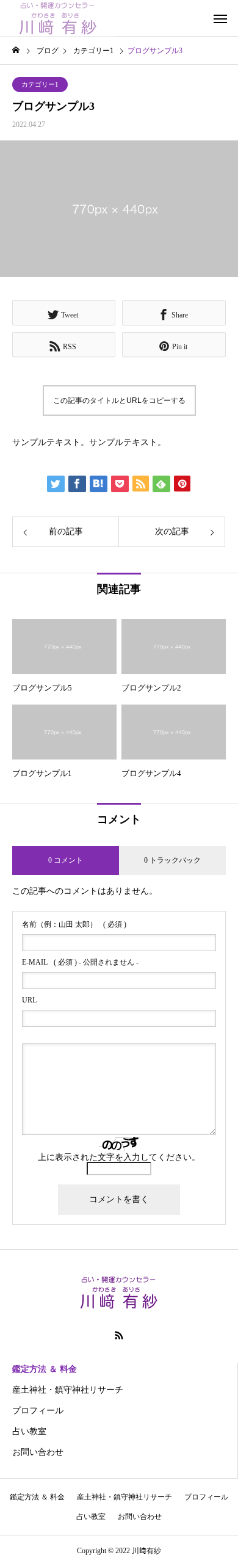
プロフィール (37, 1410)
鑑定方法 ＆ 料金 (44, 1369)
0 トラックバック (172, 860)
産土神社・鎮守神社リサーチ (67, 1389)
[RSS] (119, 1335)
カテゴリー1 (40, 84)
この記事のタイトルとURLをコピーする (119, 400)
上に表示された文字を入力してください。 (119, 1157)
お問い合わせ (37, 1452)
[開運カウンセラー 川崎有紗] (58, 18)
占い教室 (29, 1431)
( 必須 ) (74, 924)
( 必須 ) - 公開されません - (80, 962)
